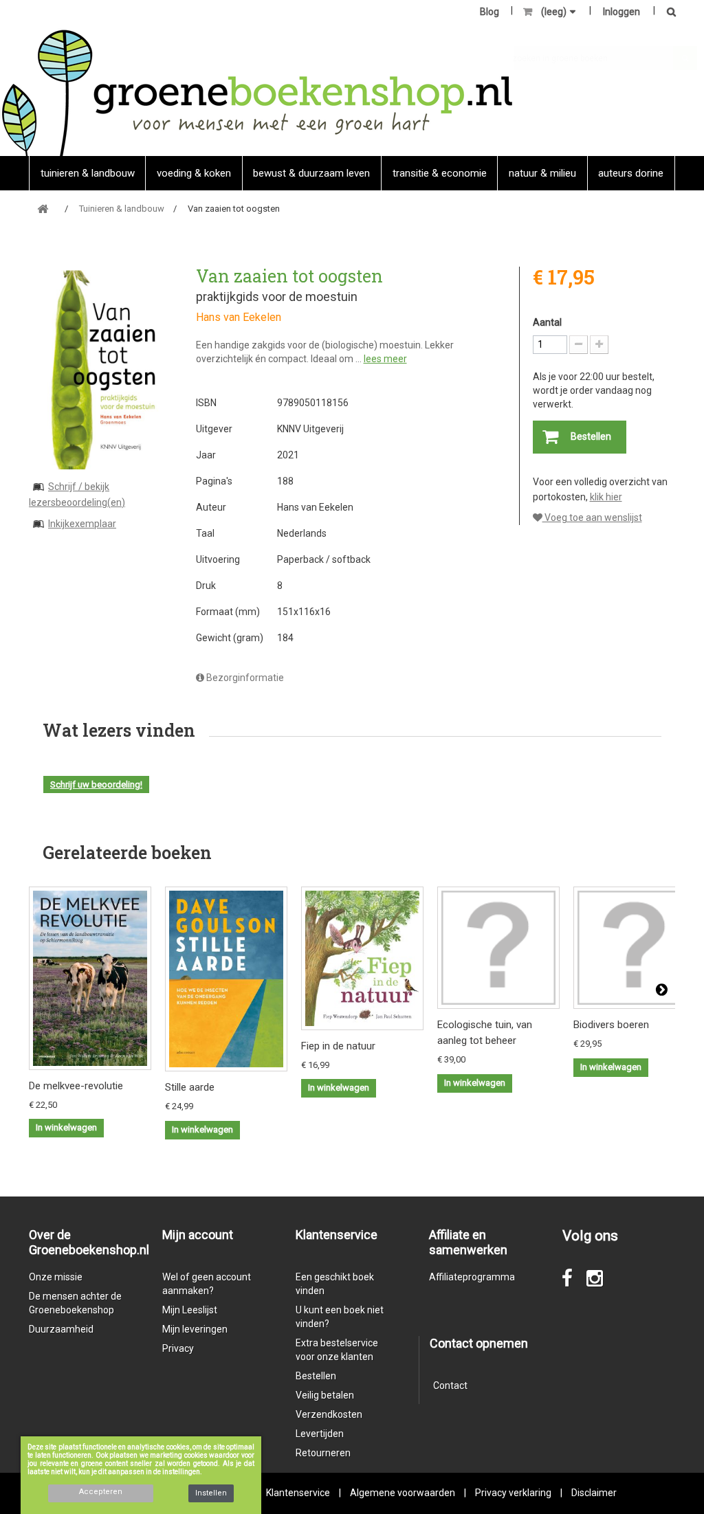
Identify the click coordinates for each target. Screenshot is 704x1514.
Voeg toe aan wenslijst (592, 517)
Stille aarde (189, 1087)
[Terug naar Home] (43, 209)
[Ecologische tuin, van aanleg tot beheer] (498, 948)
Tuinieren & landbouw (88, 173)
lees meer (385, 358)
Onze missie (55, 1276)
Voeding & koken (194, 173)
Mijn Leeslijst (189, 1309)
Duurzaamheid (61, 1329)
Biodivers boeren (611, 1024)
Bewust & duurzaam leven (311, 173)
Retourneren (323, 1452)
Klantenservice (298, 1492)
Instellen (211, 1493)
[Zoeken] (667, 12)
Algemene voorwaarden (402, 1492)
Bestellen (316, 1375)
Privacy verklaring (513, 1492)
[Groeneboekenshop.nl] (257, 92)
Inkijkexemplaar (82, 523)
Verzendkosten (329, 1414)
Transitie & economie (440, 173)
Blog (489, 11)
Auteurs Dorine (630, 173)
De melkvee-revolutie (76, 1086)
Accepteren (100, 1491)
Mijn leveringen (195, 1329)
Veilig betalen (325, 1395)
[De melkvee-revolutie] (90, 978)
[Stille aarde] (226, 979)
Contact (450, 1385)
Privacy (178, 1348)
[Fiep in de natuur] (362, 958)
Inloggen (621, 11)
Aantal (547, 322)
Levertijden (320, 1433)
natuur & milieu (542, 173)
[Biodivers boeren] (634, 948)
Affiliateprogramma (472, 1276)
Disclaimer (594, 1492)
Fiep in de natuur (338, 1046)
